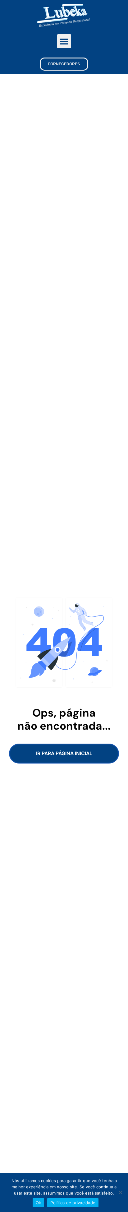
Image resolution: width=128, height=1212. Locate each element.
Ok (38, 1202)
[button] (64, 41)
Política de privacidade (72, 1202)
